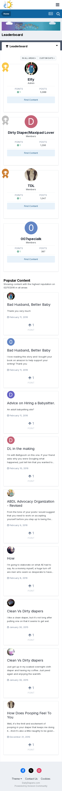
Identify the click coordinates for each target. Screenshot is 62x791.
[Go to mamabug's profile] (11, 550)
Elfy (31, 79)
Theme (16, 778)
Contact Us (31, 778)
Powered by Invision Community (31, 786)
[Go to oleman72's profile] (11, 652)
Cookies (45, 778)
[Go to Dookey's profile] (11, 602)
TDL (31, 186)
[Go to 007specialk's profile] (31, 227)
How (10, 558)
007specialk (31, 239)
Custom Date (46, 58)
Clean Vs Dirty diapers (25, 611)
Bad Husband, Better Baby (28, 304)
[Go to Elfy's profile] (31, 68)
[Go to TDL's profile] (31, 174)
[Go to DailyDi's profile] (11, 493)
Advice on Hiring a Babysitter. (31, 403)
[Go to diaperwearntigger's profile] (11, 394)
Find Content (31, 99)
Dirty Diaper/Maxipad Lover (31, 133)
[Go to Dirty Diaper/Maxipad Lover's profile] (31, 121)
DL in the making (20, 449)
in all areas (28, 58)
